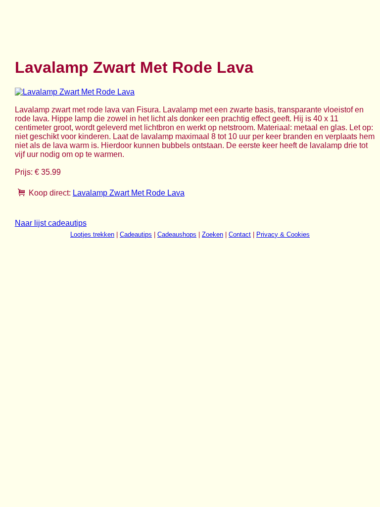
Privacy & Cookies (283, 234)
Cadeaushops (176, 234)
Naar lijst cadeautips (51, 223)
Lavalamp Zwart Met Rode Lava (129, 193)
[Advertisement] (195, 23)
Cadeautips (136, 234)
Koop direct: (50, 193)
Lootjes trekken (92, 234)
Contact (240, 234)
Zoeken (212, 234)
